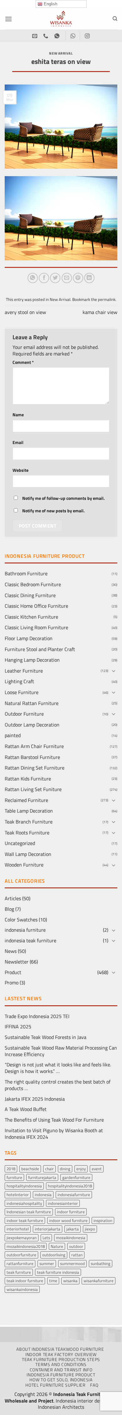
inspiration (103, 1220)
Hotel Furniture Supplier (55, 1385)
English (50, 4)
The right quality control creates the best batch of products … (57, 1085)
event (97, 1169)
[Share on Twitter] (55, 278)
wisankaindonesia (22, 1289)
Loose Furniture (21, 692)
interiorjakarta (47, 1229)
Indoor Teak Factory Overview (61, 1354)
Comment (23, 362)
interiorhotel (18, 1229)
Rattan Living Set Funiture (33, 789)
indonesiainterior (63, 1203)
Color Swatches (21, 919)
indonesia (43, 1194)
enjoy (81, 1169)
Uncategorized (20, 843)
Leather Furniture (24, 670)
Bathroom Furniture (26, 573)
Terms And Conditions (61, 1364)
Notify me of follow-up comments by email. (63, 498)
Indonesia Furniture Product (61, 1375)
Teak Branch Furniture (29, 821)
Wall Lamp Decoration (28, 854)
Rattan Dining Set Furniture (34, 767)
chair (49, 1169)
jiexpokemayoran (22, 1237)
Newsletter (16, 961)
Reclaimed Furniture (26, 800)
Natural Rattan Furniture (31, 703)
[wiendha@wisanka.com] (35, 36)
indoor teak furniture (25, 1220)
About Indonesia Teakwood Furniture (60, 1349)
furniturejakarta (42, 1177)
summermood (72, 1263)
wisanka (70, 1280)
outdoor (76, 1246)
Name (18, 415)
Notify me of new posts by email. (53, 510)
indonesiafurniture (74, 1194)
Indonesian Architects (61, 1407)
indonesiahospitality (24, 1203)
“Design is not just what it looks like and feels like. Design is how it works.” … (58, 1068)
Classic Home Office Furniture (36, 606)
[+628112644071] (46, 36)
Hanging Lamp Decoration (32, 660)
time (53, 1280)
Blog (9, 909)
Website (20, 470)
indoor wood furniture (68, 1220)
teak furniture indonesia (58, 1272)
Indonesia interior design (82, 1400)
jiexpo (90, 1229)
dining (65, 1169)
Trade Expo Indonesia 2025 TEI (37, 1016)
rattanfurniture (20, 1263)
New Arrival (61, 53)
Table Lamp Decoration (29, 810)
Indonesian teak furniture (29, 1212)
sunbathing (100, 1263)
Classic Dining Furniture (30, 595)
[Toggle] (113, 670)
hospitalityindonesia (24, 1186)
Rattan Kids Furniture (28, 778)
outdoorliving (53, 1255)
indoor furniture (71, 1212)
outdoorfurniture (21, 1255)
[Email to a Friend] (67, 278)
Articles (13, 898)
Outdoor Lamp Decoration (32, 724)
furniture (14, 1177)
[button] (8, 19)
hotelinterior (18, 1194)
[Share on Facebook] (44, 278)
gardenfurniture (76, 1177)
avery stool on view (25, 312)
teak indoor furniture (25, 1280)
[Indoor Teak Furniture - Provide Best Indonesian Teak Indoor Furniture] (61, 19)
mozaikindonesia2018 (26, 1246)
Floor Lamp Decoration (29, 638)
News (11, 951)
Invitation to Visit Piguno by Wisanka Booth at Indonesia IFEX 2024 (54, 1134)
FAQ (94, 1385)
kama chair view (100, 312)
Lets (46, 1237)
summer (46, 1263)
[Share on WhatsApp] (33, 278)
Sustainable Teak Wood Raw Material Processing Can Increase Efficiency (61, 1051)
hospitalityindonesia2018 (70, 1186)
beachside (30, 1169)
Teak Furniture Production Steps (61, 1359)
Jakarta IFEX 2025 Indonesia (35, 1099)
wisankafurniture (99, 1280)
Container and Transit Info (61, 1370)
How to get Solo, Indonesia (61, 1380)
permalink (106, 299)
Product (13, 972)
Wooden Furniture (24, 864)
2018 (11, 1169)
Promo (11, 982)
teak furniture (19, 1272)
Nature (57, 1246)
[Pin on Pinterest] (78, 278)
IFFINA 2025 (18, 1026)
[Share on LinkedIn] (89, 278)
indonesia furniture (25, 930)
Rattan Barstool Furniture (32, 757)
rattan (77, 1255)
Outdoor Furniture (24, 713)
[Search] (115, 19)
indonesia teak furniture (30, 940)
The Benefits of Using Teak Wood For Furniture (54, 1119)
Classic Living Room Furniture (36, 627)
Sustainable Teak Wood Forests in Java (45, 1037)
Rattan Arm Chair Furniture (34, 746)
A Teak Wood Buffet (26, 1109)
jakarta (72, 1229)
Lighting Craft (19, 681)
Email (18, 443)
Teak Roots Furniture (27, 832)
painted (13, 735)
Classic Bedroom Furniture (33, 584)
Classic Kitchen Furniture (31, 617)
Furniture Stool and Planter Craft (40, 649)
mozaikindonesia (70, 1237)
